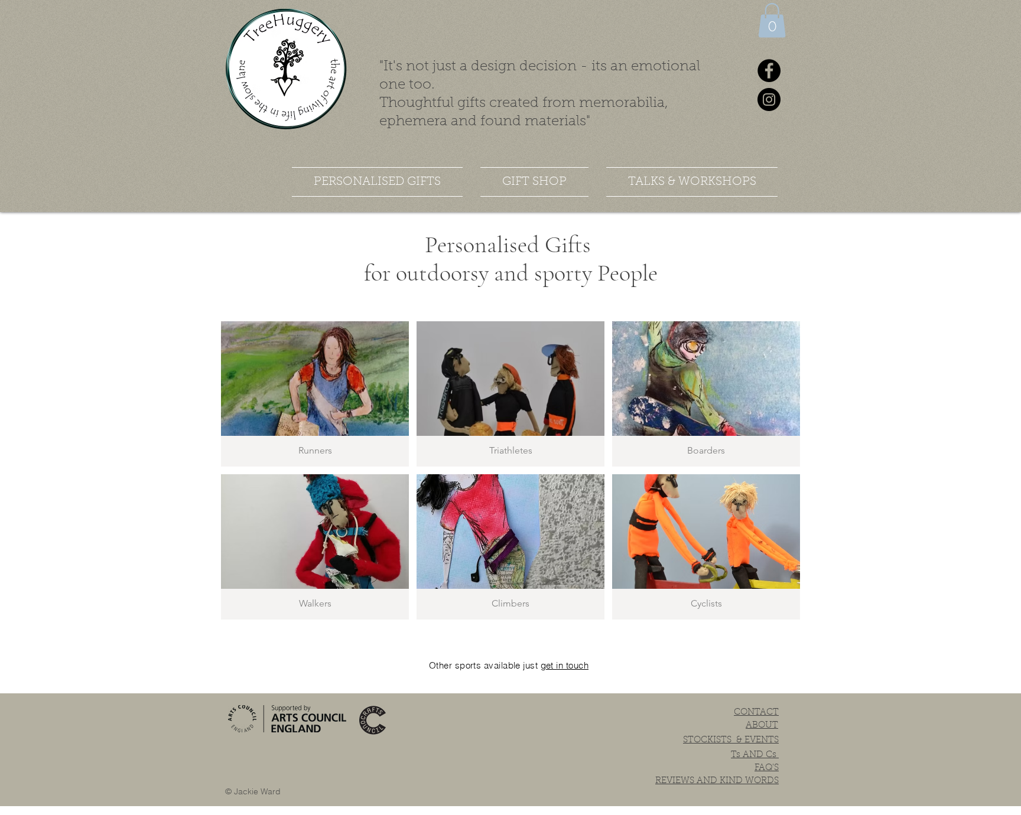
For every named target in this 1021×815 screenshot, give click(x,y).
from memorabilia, (605, 103)
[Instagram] (769, 99)
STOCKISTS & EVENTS (731, 740)
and (464, 122)
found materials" (535, 122)
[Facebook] (769, 70)
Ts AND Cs (755, 755)
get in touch (564, 665)
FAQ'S (767, 768)
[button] (771, 20)
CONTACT (756, 712)
